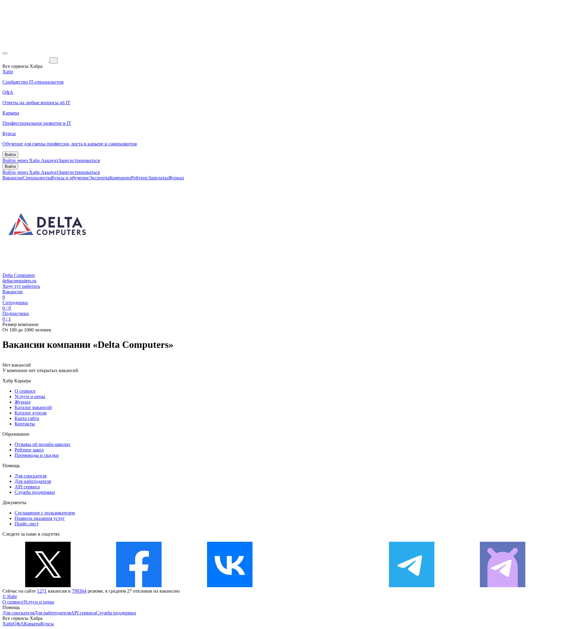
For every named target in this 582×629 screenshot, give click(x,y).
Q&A (18, 623)
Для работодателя (33, 481)
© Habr (9, 596)
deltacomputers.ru (19, 280)
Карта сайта (27, 418)
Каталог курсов (31, 412)
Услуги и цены (30, 396)
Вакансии (12, 177)
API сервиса (27, 486)
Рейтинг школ (29, 449)
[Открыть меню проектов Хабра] (4, 53)
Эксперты (99, 177)
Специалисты (37, 177)
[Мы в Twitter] (47, 585)
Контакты (25, 423)
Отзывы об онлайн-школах (42, 444)
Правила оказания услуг (40, 518)
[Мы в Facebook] (138, 585)
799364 (79, 591)
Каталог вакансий (33, 407)
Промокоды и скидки (37, 455)
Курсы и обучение (70, 177)
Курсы (47, 623)
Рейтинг (139, 177)
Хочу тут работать (21, 286)
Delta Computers (18, 275)
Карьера (32, 623)
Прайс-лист (26, 523)
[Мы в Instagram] (320, 585)
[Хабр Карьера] (26, 60)
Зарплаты (158, 177)
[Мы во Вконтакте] (229, 585)
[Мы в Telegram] (411, 585)
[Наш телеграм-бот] (502, 585)
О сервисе (25, 391)
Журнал (176, 177)
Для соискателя (30, 475)
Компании (120, 177)
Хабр (7, 623)
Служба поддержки (35, 492)
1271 (42, 591)
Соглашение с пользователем (45, 512)
